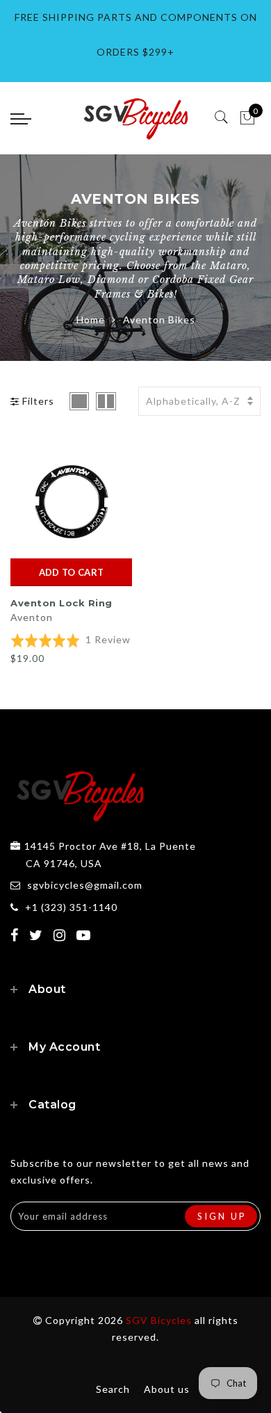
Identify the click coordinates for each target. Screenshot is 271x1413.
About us (167, 1389)
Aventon (31, 617)
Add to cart (71, 572)
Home (90, 319)
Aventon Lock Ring (61, 602)
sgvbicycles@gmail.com (84, 885)
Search (113, 1389)
